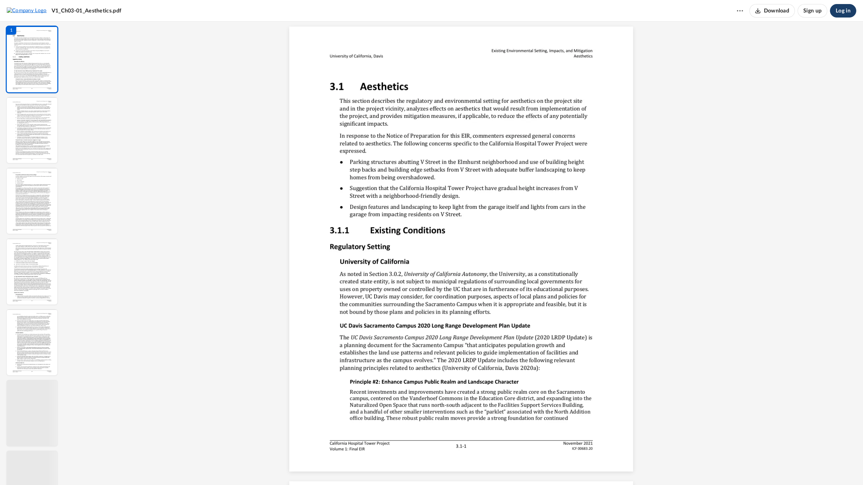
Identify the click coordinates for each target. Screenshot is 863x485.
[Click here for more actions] (740, 11)
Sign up (812, 10)
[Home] (27, 10)
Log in (843, 10)
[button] (32, 59)
